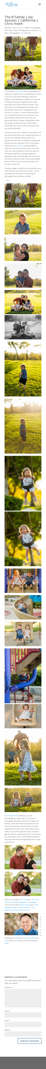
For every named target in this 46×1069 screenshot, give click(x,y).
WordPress (23, 1066)
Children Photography (32, 28)
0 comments (26, 33)
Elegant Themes (22, 1063)
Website (7, 1030)
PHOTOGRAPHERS (11, 816)
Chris (8, 180)
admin (9, 28)
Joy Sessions (33, 30)
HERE (6, 943)
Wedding (18, 938)
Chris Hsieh (9, 30)
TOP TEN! (23, 899)
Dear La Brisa (25, 905)
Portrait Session (29, 938)
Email (7, 1020)
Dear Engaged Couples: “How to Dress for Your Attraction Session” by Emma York (21, 907)
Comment (9, 987)
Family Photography (21, 30)
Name (7, 1011)
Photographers (14, 33)
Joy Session (20, 91)
